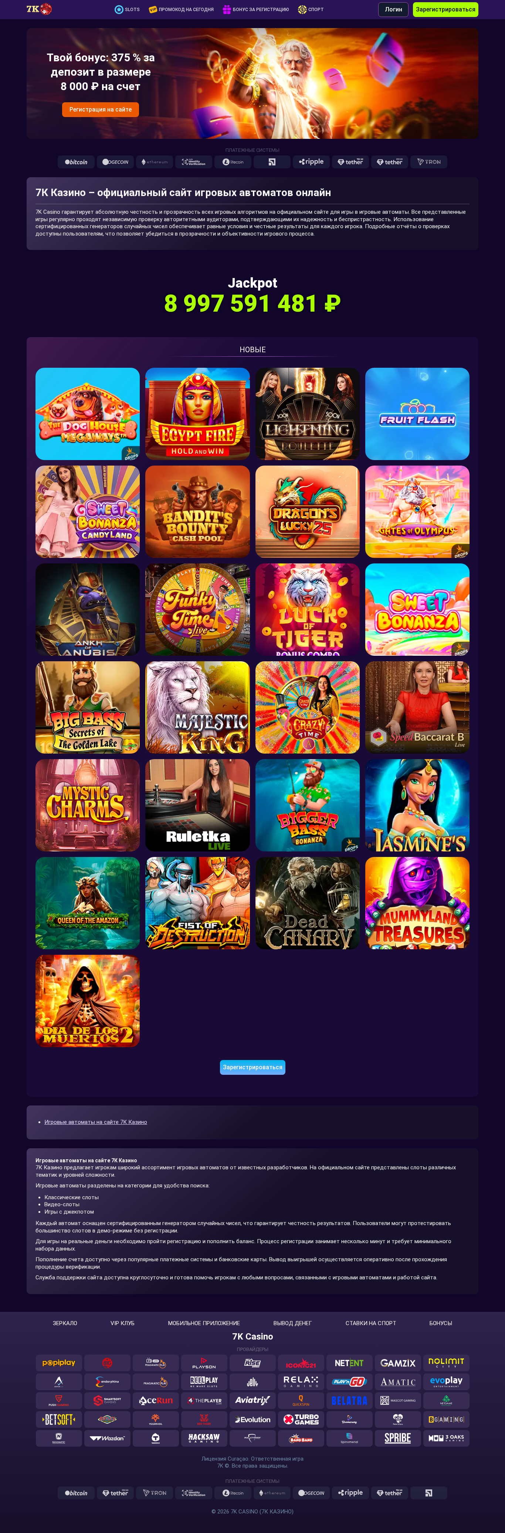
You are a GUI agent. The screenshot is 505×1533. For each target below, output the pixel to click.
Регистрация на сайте (101, 109)
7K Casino (252, 1336)
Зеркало (65, 1323)
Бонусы (441, 1323)
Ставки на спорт (371, 1323)
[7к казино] (43, 10)
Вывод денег (293, 1323)
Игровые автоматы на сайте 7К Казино (95, 1122)
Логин (393, 9)
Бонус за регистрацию (261, 9)
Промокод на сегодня (186, 9)
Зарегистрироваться (445, 9)
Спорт (316, 9)
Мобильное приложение (204, 1323)
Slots (132, 9)
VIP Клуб (123, 1323)
